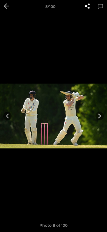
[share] (87, 6)
